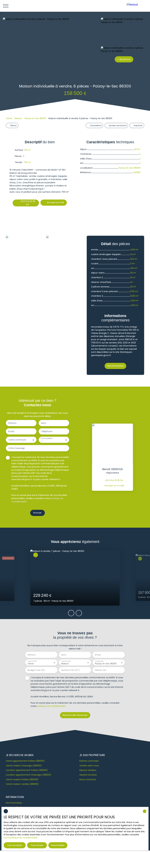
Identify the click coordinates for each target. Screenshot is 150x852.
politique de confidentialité (51, 706)
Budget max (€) (36, 670)
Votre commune (17, 439)
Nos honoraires (14, 802)
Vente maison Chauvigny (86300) (24, 765)
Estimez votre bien (89, 760)
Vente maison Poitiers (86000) (22, 779)
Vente (9, 118)
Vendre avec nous (89, 765)
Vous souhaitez (46, 438)
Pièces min (100, 670)
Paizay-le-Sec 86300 (35, 118)
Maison (18, 118)
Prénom (12, 423)
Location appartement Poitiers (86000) (27, 770)
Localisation (99, 661)
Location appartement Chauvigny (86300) (28, 774)
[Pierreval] (137, 6)
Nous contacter (87, 779)
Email (11, 431)
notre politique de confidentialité (20, 837)
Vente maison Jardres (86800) (22, 784)
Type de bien (66, 661)
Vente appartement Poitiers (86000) (25, 760)
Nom (43, 423)
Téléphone (46, 431)
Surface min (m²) (70, 670)
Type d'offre (31, 661)
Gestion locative (88, 774)
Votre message (16, 448)
